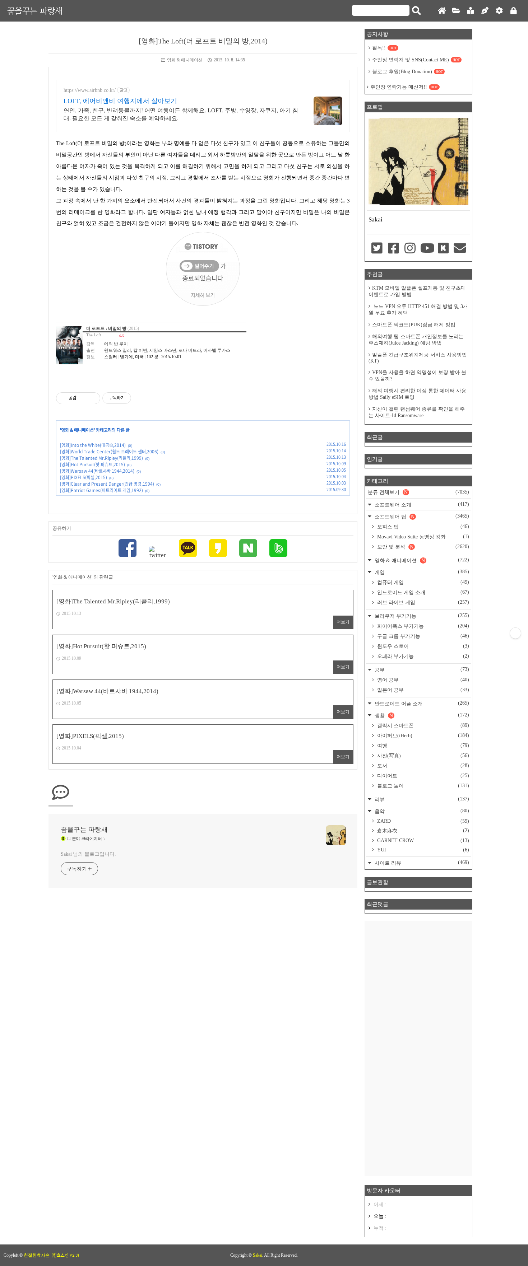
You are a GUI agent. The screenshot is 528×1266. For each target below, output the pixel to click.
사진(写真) (422, 755)
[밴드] (278, 549)
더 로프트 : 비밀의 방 (106, 328)
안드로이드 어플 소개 (421, 703)
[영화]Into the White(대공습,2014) (93, 445)
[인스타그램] (410, 249)
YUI (422, 849)
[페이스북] (127, 549)
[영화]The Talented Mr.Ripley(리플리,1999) (101, 458)
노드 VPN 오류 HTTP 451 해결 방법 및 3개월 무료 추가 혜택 (418, 310)
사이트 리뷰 (421, 863)
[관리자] (499, 11)
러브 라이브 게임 (422, 602)
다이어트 (422, 776)
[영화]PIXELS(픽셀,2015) (83, 477)
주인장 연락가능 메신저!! (404, 87)
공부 (421, 670)
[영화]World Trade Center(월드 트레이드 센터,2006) (109, 451)
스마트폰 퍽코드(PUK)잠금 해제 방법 (413, 324)
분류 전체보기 (418, 492)
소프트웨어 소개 (421, 504)
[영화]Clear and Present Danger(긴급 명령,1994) (107, 484)
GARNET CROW (422, 840)
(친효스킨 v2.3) (65, 1255)
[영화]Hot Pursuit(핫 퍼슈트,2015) (92, 464)
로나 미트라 (190, 350)
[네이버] (248, 549)
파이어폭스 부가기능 (422, 626)
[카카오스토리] (218, 549)
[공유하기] (83, 398)
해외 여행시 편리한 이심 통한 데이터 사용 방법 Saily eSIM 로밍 (417, 394)
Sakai (257, 1255)
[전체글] (456, 11)
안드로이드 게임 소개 (422, 592)
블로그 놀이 (422, 786)
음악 (421, 811)
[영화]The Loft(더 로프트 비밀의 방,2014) (203, 41)
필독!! (384, 48)
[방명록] (470, 11)
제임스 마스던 (162, 350)
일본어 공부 (422, 690)
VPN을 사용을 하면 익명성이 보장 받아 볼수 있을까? (417, 376)
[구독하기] (515, 633)
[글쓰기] (485, 11)
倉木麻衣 (422, 830)
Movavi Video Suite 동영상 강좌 (422, 536)
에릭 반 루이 (116, 343)
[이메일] (460, 249)
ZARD (422, 821)
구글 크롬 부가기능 (422, 636)
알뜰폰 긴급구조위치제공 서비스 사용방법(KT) (418, 358)
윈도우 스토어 (422, 646)
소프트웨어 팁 (421, 516)
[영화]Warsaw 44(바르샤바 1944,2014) (97, 471)
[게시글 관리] (92, 398)
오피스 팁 (422, 526)
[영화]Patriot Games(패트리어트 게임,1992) (101, 490)
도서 (422, 766)
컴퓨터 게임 (422, 582)
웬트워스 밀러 (117, 350)
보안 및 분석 (422, 547)
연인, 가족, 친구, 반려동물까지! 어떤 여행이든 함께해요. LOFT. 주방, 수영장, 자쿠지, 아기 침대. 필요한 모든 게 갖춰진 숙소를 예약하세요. (181, 114)
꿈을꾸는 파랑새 (34, 10)
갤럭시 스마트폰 (422, 725)
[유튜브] (426, 249)
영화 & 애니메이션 (185, 59)
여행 (422, 745)
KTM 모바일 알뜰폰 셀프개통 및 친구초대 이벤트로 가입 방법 (417, 291)
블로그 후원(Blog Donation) (407, 71)
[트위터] (158, 552)
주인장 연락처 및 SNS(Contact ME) (416, 59)
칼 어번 (140, 350)
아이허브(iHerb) (422, 735)
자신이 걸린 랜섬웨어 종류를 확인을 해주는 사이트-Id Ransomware (417, 412)
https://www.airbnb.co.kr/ (90, 90)
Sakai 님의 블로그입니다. (88, 854)
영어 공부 (422, 680)
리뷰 (421, 799)
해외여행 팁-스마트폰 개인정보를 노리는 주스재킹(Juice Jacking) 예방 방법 (416, 340)
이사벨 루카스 (216, 350)
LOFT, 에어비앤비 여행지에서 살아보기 (120, 100)
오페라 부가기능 (422, 656)
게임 (421, 572)
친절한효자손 (37, 1255)
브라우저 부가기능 (421, 616)
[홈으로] (442, 11)
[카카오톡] (188, 549)
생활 (421, 715)
